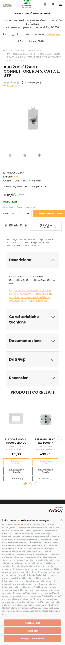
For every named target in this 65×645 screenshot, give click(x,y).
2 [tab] (31, 483)
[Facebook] (6, 225)
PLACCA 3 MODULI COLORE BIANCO (16, 441)
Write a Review (11, 86)
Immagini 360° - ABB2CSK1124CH (28, 301)
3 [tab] (36, 483)
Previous (5, 642)
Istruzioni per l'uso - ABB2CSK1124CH (29, 297)
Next (58, 439)
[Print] (16, 225)
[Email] (10, 225)
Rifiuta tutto (32, 631)
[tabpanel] (16, 442)
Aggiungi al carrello (16, 462)
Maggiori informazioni (32, 638)
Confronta (15, 478)
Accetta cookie (32, 623)
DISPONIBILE (10, 201)
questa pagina (52, 34)
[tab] (32, 260)
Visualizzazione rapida (16, 470)
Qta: (6, 213)
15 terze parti (18, 524)
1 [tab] (25, 483)
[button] (61, 520)
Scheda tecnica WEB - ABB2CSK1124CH (31, 294)
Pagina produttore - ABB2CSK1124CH (30, 290)
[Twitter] (20, 225)
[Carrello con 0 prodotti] (52, 4)
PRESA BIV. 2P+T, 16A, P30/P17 (45, 441)
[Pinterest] (26, 225)
